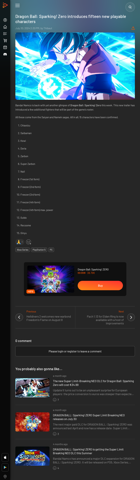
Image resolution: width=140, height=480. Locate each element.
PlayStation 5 (39, 249)
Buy (100, 285)
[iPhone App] (5, 457)
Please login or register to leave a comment (75, 351)
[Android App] (5, 467)
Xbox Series (22, 249)
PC (51, 249)
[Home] (6, 6)
